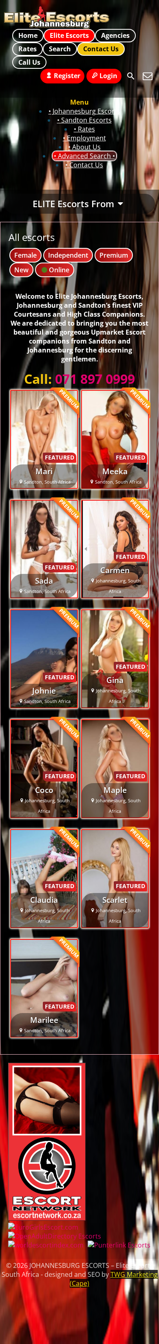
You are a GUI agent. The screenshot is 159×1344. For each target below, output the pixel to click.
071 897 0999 (95, 378)
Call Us (29, 62)
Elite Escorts (69, 35)
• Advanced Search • (84, 155)
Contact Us (101, 48)
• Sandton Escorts (84, 120)
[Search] (131, 76)
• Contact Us (84, 164)
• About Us (84, 146)
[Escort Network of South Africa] (47, 1218)
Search (60, 48)
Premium (113, 255)
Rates (27, 48)
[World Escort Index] (46, 1245)
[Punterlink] (119, 1245)
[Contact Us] (147, 76)
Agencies (115, 35)
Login (108, 75)
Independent (68, 255)
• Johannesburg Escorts (84, 111)
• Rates (84, 129)
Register (67, 75)
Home (28, 35)
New (21, 269)
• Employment (84, 138)
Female (25, 255)
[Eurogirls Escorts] (43, 1227)
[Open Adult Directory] (54, 1236)
